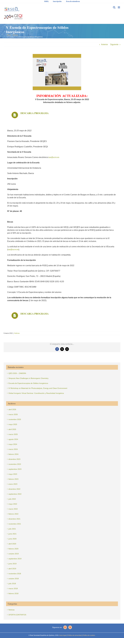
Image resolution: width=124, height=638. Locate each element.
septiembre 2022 (14, 494)
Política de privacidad (74, 635)
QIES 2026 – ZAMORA (17, 373)
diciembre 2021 (14, 519)
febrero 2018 (13, 593)
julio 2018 (12, 583)
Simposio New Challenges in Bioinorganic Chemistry (28, 378)
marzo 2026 (13, 414)
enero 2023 (12, 484)
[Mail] (65, 627)
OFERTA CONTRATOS (17, 615)
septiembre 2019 (14, 559)
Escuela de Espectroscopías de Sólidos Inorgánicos (28, 383)
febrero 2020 (13, 549)
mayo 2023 (12, 474)
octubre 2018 (13, 579)
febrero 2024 (13, 454)
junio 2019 (12, 564)
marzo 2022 (13, 509)
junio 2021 (12, 534)
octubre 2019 (13, 554)
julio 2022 (12, 499)
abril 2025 (12, 429)
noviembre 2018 (14, 574)
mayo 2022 (12, 504)
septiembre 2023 (14, 469)
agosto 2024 (13, 439)
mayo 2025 (12, 424)
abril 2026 (12, 409)
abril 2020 (12, 544)
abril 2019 (12, 569)
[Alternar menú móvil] (119, 7)
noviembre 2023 (14, 464)
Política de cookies (88, 635)
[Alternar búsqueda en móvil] (114, 7)
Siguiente (114, 44)
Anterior (104, 44)
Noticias (17, 333)
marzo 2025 (13, 434)
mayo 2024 (12, 444)
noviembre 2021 (14, 524)
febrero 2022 (13, 514)
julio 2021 (12, 529)
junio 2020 (12, 539)
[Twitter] (70, 627)
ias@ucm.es (54, 157)
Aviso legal (62, 635)
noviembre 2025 (14, 419)
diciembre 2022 (14, 489)
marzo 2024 (13, 449)
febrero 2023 (13, 479)
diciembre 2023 (14, 459)
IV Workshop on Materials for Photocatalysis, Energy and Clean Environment (37, 388)
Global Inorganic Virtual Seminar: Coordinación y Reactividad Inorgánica (36, 393)
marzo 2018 (13, 588)
